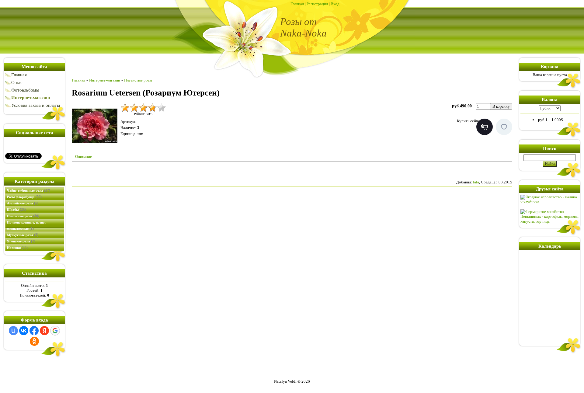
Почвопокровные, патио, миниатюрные (26, 226)
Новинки (17, 247)
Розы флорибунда (24, 197)
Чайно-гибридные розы (28, 190)
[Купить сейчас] (484, 127)
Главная (297, 4)
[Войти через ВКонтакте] (23, 330)
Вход (335, 4)
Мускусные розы (22, 235)
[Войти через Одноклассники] (34, 341)
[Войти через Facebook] (34, 330)
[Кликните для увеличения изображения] (94, 126)
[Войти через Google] (55, 331)
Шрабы (16, 209)
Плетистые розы (23, 216)
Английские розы (22, 203)
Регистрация (317, 4)
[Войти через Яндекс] (44, 330)
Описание (83, 156)
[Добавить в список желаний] (504, 127)
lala (476, 182)
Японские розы (21, 241)
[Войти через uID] (13, 330)
